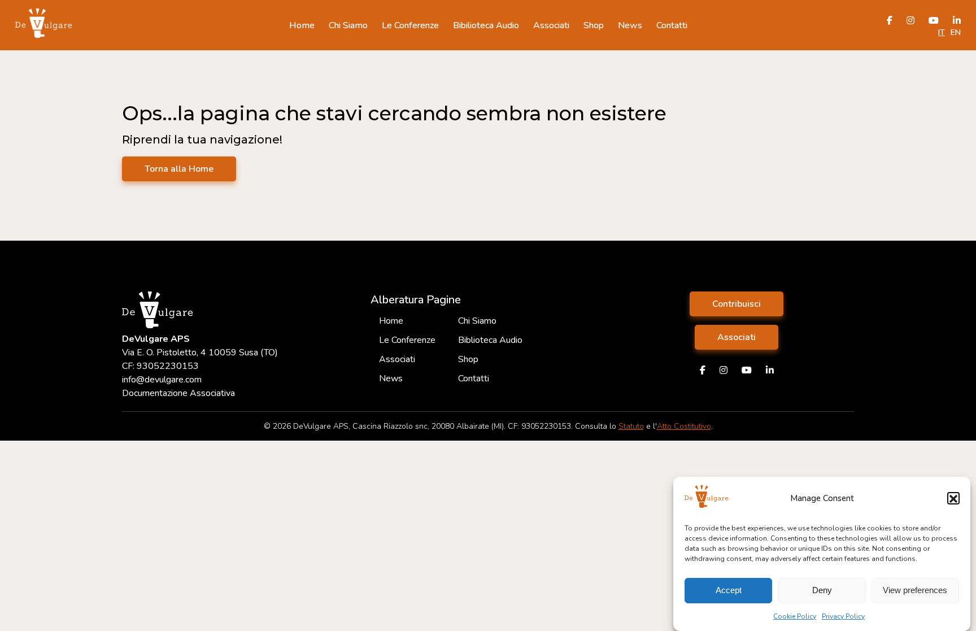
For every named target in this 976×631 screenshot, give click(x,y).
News (630, 25)
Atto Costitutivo (684, 426)
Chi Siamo (348, 25)
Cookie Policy (794, 616)
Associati (551, 25)
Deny (822, 590)
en (956, 32)
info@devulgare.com (162, 379)
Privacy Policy (843, 616)
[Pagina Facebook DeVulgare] (702, 370)
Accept (729, 590)
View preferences (915, 590)
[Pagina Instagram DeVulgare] (723, 370)
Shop (593, 25)
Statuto (631, 426)
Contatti (671, 25)
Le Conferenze (410, 25)
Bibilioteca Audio (486, 25)
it (941, 32)
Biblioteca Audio (490, 340)
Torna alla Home (179, 169)
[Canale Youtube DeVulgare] (747, 370)
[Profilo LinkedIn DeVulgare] (770, 370)
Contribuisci (736, 304)
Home (302, 25)
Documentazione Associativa (178, 393)
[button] (953, 498)
